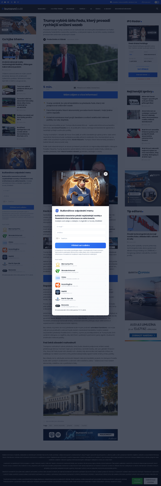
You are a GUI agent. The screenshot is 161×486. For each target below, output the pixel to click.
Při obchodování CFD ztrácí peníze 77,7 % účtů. (70, 310)
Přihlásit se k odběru (81, 245)
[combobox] (57, 238)
